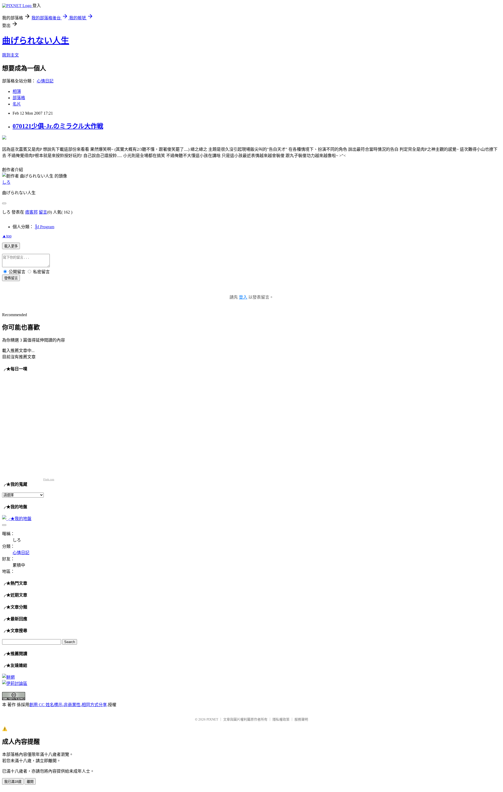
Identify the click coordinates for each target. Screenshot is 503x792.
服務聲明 (301, 719)
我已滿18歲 (12, 782)
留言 (43, 212)
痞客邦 (31, 212)
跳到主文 (10, 55)
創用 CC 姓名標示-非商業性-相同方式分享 (68, 704)
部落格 (19, 98)
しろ (6, 182)
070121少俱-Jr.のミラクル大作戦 (58, 126)
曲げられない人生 (35, 40)
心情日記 (45, 81)
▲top (7, 236)
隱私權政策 (280, 719)
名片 (17, 104)
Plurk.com (48, 479)
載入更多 (11, 246)
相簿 (17, 91)
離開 (30, 782)
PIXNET (212, 719)
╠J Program (44, 227)
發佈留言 (11, 278)
